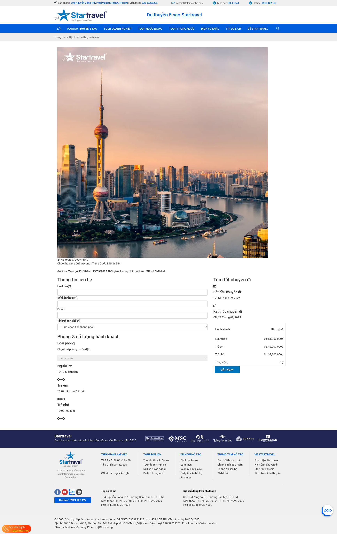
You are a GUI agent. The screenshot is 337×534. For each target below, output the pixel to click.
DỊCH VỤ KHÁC (210, 28)
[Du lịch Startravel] (80, 14)
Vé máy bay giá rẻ (191, 468)
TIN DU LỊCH (233, 28)
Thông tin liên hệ (227, 468)
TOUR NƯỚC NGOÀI (150, 28)
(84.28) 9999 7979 (150, 500)
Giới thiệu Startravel (266, 460)
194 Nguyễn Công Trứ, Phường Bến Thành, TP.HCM (99, 3)
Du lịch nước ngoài (154, 468)
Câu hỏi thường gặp (229, 460)
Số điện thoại (67, 297)
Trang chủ (58, 28)
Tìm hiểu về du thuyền (268, 473)
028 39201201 (150, 3)
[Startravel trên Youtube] (65, 492)
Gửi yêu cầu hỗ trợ (191, 473)
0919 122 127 (269, 3)
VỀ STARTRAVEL (258, 28)
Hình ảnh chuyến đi (266, 464)
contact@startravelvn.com (189, 3)
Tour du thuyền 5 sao (156, 460)
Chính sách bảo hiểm (230, 464)
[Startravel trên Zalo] (72, 492)
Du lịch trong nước (154, 473)
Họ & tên (64, 286)
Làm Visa (186, 464)
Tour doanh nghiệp (154, 464)
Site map (185, 477)
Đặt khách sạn (189, 460)
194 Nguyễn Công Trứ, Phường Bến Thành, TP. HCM (132, 497)
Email (60, 309)
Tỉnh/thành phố (68, 320)
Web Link (222, 473)
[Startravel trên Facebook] (57, 492)
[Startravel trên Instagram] (79, 492)
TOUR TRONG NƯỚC (181, 28)
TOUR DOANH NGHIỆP (117, 28)
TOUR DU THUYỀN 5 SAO (82, 28)
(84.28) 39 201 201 (126, 500)
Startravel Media (264, 468)
